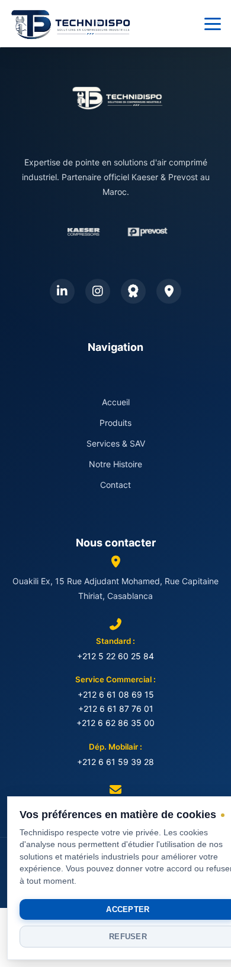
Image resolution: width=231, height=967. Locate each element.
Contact (115, 485)
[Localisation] (168, 291)
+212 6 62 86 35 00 (115, 723)
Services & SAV (115, 443)
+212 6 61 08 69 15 (116, 694)
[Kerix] (133, 291)
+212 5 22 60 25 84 (115, 656)
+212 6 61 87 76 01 (115, 709)
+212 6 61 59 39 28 (115, 762)
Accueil (116, 402)
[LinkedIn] (62, 291)
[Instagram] (97, 291)
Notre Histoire (115, 464)
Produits (115, 423)
